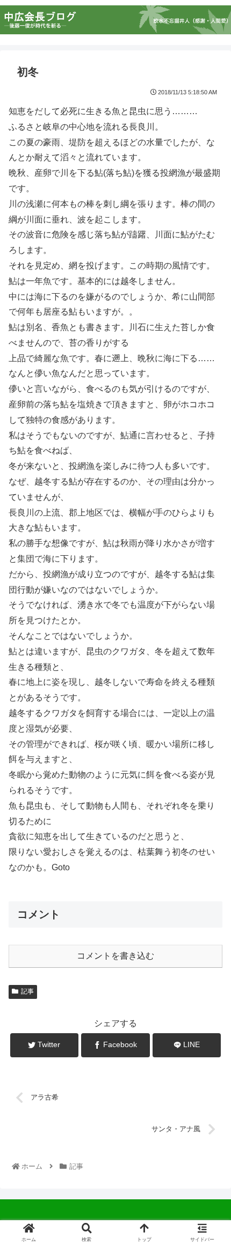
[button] (208, 997)
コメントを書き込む (115, 955)
